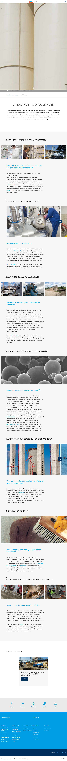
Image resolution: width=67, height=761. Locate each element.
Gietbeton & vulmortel (5, 741)
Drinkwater (36, 730)
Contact (63, 758)
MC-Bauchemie (33, 2)
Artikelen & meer (24, 94)
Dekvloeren (3, 739)
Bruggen (35, 727)
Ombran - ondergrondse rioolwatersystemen (16, 732)
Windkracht (46, 730)
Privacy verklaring (23, 758)
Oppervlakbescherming (16, 737)
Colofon (15, 758)
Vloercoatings (25, 727)
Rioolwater (35, 736)
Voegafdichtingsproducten (27, 730)
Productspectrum (6, 717)
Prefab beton (36, 734)
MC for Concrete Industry (15, 90)
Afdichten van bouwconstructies (4, 726)
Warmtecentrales (47, 727)
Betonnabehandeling (5, 737)
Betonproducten (36, 725)
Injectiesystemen (15, 729)
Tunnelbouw (14, 741)
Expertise (36, 717)
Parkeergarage (36, 732)
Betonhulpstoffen (4, 735)
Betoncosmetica (4, 732)
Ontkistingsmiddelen (15, 735)
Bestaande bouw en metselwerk (4, 730)
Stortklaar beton (36, 739)
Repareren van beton (15, 739)
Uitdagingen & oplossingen (27, 90)
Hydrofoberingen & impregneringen (15, 726)
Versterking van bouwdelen (28, 725)
